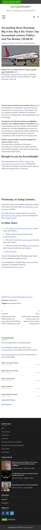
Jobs (2, 428)
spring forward (26, 240)
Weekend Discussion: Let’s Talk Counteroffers (25, 485)
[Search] (38, 17)
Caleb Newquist (29, 43)
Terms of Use (5, 435)
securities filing (18, 110)
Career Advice (5, 432)
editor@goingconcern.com (13, 267)
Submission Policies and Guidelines (11, 442)
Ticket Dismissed (32, 246)
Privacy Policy (5, 449)
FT (16, 72)
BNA (36, 124)
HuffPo (15, 142)
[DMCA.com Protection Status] (8, 520)
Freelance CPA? (11, 218)
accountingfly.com (12, 355)
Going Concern (27, 527)
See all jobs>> (6, 404)
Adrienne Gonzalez (17, 468)
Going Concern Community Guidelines (12, 445)
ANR (10, 300)
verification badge (10, 237)
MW (37, 105)
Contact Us (4, 438)
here (25, 258)
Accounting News (14, 303)
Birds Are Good (11, 251)
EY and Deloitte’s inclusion (18, 74)
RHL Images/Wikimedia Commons (19, 297)
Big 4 (15, 300)
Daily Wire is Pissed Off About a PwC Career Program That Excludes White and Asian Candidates (24, 463)
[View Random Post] (34, 17)
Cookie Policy (5, 452)
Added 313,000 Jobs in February (21, 228)
